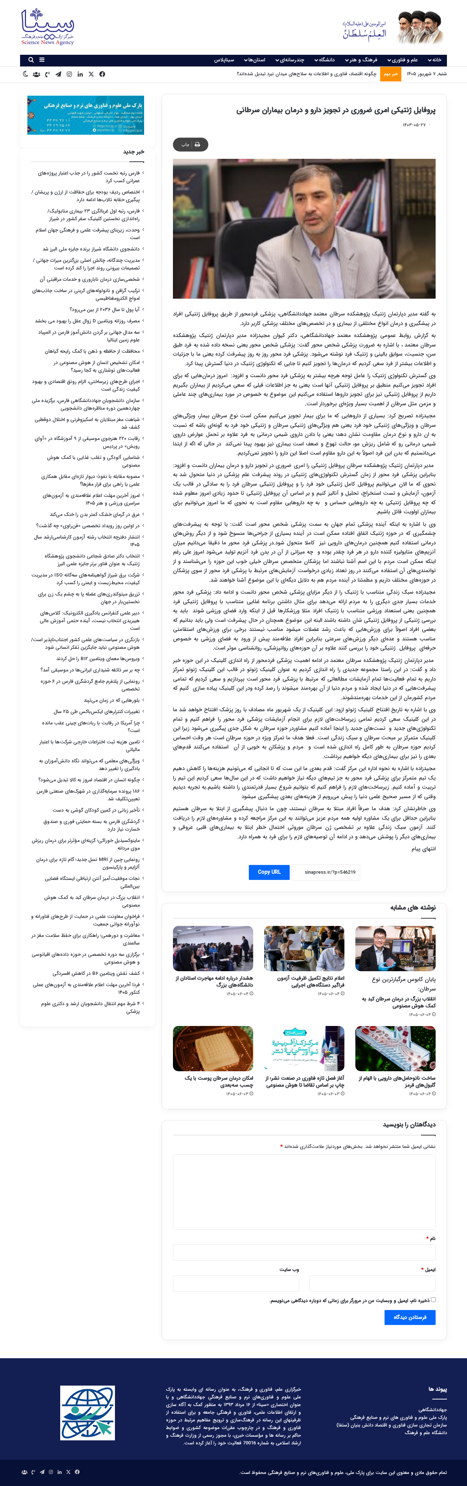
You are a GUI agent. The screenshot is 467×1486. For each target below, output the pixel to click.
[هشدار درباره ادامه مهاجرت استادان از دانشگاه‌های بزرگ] (213, 948)
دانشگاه (327, 60)
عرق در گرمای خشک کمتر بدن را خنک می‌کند (95, 514)
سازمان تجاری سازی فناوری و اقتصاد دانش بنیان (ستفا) (391, 1425)
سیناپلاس (224, 60)
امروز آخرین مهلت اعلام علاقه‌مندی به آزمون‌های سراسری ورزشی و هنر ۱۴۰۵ (91, 499)
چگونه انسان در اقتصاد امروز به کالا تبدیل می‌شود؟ (89, 780)
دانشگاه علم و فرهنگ (426, 1433)
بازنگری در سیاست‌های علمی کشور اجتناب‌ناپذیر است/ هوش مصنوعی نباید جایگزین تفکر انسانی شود (85, 643)
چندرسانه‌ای (292, 60)
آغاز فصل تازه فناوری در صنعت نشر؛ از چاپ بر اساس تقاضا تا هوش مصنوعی (301, 74)
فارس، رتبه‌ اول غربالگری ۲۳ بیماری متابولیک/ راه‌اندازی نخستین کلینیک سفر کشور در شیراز (93, 215)
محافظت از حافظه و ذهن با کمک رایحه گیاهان (92, 351)
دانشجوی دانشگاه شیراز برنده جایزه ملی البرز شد (91, 249)
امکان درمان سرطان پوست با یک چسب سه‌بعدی (219, 1081)
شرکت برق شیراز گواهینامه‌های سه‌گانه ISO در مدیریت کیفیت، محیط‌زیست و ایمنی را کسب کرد (85, 579)
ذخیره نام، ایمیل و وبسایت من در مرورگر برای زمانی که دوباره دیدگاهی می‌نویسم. (349, 1301)
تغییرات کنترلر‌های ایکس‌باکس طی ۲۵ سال (97, 712)
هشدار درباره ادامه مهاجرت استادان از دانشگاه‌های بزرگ (214, 981)
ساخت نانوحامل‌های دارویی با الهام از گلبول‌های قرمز (397, 1081)
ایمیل (428, 1270)
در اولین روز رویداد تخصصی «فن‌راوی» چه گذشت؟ (88, 526)
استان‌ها (256, 60)
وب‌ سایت (289, 1270)
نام (431, 1238)
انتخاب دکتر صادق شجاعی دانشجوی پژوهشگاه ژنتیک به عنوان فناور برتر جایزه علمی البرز (92, 560)
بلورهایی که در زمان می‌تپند (112, 700)
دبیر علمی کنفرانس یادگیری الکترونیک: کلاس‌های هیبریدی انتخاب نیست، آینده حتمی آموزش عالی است (90, 620)
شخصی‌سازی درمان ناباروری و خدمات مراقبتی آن (90, 279)
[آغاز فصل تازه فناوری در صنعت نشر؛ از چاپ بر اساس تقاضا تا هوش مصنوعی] (304, 1048)
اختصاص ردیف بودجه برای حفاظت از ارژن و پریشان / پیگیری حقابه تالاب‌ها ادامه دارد (85, 196)
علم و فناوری (405, 60)
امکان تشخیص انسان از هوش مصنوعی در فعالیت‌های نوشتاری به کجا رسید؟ (97, 366)
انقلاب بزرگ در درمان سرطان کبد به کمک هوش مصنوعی (399, 992)
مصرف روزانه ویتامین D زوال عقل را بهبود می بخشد (87, 321)
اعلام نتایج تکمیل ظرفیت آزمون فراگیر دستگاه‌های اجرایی (310, 981)
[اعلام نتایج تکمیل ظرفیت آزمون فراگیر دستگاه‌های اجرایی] (304, 948)
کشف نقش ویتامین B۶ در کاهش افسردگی (96, 973)
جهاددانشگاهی (432, 1410)
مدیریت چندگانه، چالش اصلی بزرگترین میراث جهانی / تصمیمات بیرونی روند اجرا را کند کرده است (86, 264)
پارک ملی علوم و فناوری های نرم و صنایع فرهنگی (398, 1417)
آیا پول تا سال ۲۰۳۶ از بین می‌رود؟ (105, 310)
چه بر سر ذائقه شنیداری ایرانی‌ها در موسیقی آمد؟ (90, 670)
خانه (436, 60)
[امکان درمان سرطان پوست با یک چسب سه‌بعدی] (213, 1048)
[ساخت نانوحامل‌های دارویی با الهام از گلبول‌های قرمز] (395, 1048)
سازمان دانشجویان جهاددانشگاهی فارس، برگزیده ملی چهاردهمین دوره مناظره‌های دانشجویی (86, 404)
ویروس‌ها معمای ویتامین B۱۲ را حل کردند (98, 659)
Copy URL (269, 872)
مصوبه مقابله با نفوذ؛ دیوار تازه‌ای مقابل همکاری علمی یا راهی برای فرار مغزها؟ (90, 480)
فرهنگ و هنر (363, 60)
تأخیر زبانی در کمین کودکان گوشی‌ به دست (96, 810)
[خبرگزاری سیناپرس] (387, 27)
